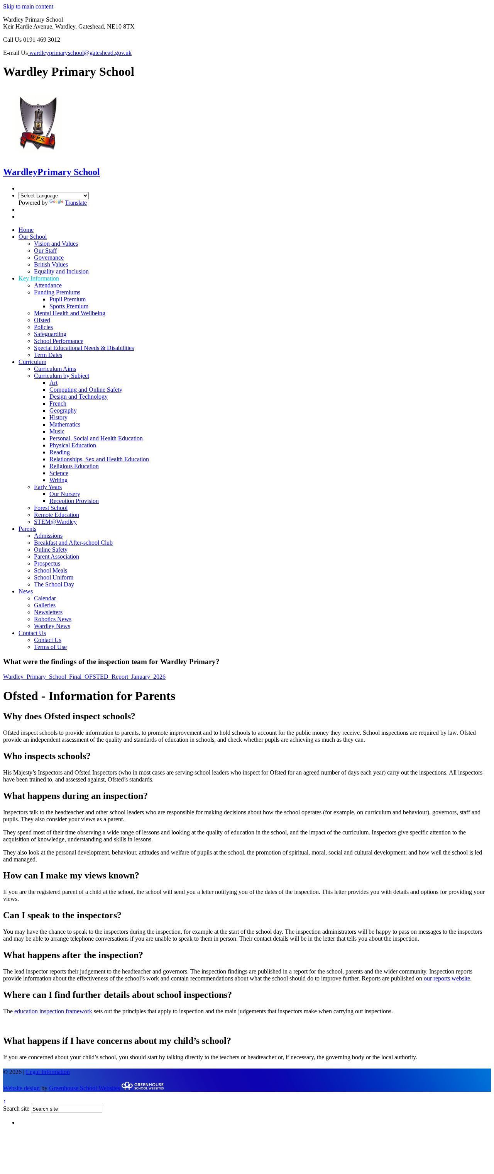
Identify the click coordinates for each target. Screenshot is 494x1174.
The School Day (54, 584)
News (26, 591)
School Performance (58, 341)
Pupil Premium (67, 299)
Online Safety (51, 549)
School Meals (50, 570)
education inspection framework (53, 1011)
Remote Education (56, 514)
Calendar (45, 598)
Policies (43, 327)
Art (53, 382)
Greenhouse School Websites (84, 1088)
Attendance (48, 285)
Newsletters (48, 612)
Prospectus (47, 563)
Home (26, 229)
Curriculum (32, 361)
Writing (58, 480)
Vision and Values (56, 243)
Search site (16, 1108)
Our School (33, 236)
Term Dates (48, 355)
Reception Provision (74, 501)
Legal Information (48, 1072)
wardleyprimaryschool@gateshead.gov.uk (80, 52)
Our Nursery (64, 494)
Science (58, 473)
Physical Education (72, 445)
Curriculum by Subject (61, 375)
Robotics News (52, 619)
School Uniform (53, 577)
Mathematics (64, 424)
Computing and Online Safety (85, 389)
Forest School (51, 508)
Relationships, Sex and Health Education (99, 459)
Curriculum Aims (55, 368)
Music (56, 431)
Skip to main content (28, 6)
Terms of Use (50, 647)
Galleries (45, 605)
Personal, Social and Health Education (96, 438)
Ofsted (42, 320)
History (58, 417)
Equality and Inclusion (61, 271)
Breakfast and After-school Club (73, 542)
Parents (27, 528)
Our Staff (45, 250)
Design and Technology (78, 396)
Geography (63, 410)
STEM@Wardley (55, 521)
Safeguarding (50, 334)
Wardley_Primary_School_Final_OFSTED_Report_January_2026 (84, 676)
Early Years (48, 487)
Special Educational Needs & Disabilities (84, 348)
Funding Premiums (57, 292)
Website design (21, 1088)
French (57, 403)
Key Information (39, 278)
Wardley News (52, 626)
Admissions (48, 535)
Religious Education (74, 466)
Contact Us (32, 633)
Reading (59, 452)
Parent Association (56, 556)
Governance (49, 257)
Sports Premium (68, 306)
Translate (76, 202)
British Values (51, 264)
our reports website (447, 978)
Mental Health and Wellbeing (69, 313)
